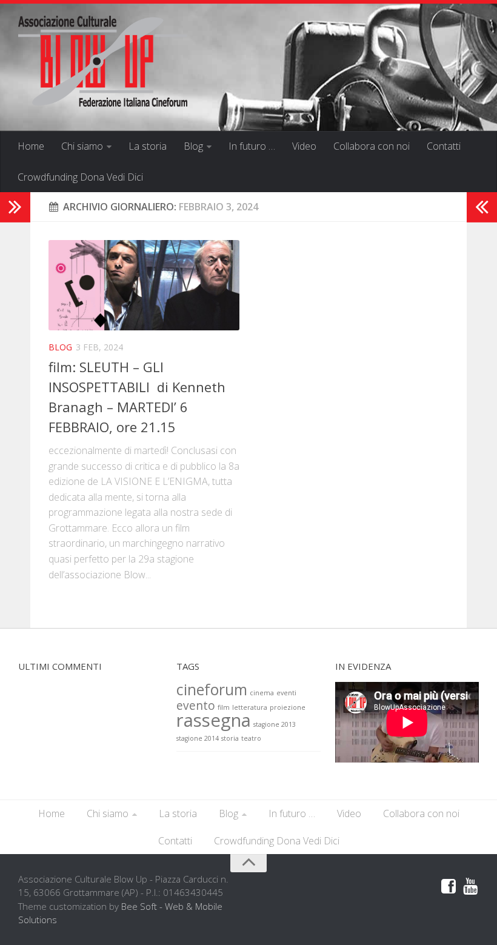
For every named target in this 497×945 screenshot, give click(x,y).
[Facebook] (448, 886)
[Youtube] (470, 886)
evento (195, 705)
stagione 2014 (197, 738)
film (224, 707)
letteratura (249, 707)
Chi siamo (82, 146)
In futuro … (251, 146)
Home (31, 146)
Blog (193, 146)
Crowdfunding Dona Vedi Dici (80, 177)
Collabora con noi (371, 146)
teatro (251, 738)
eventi (286, 693)
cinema (262, 693)
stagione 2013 (274, 724)
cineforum (211, 690)
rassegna (213, 720)
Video (304, 146)
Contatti (444, 146)
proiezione (287, 707)
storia (230, 738)
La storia (147, 146)
